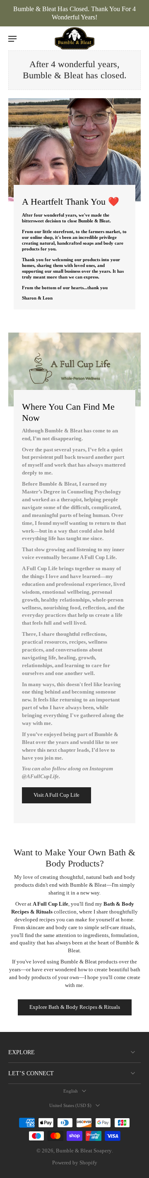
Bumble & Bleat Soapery (84, 1151)
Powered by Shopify (74, 1163)
